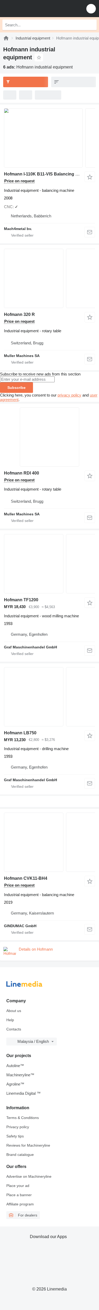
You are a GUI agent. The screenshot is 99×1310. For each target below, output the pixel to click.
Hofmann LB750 (20, 733)
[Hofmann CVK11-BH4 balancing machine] (49, 842)
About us (13, 1011)
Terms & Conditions (22, 1118)
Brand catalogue (20, 1154)
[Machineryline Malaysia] (36, 8)
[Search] (91, 24)
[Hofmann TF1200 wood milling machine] (49, 563)
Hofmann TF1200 (21, 600)
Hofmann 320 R (19, 314)
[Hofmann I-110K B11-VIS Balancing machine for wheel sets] (49, 138)
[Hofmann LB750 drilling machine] (49, 696)
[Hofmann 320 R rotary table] (49, 278)
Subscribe (16, 387)
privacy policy (69, 395)
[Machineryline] (6, 38)
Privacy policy (17, 1127)
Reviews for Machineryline (28, 1145)
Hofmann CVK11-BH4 (25, 878)
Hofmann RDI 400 (21, 473)
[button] (91, 8)
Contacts (13, 1029)
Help (10, 1020)
